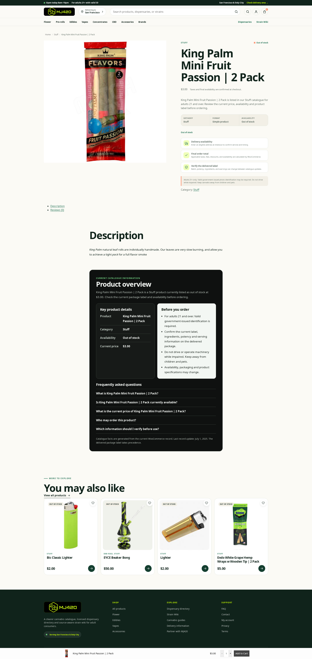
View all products (55, 495)
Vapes (85, 21)
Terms (224, 631)
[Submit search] (236, 11)
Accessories (127, 21)
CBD (114, 21)
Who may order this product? (116, 420)
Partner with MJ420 (177, 631)
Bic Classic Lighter (59, 557)
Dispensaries (245, 21)
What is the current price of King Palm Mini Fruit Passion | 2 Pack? (141, 411)
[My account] (256, 11)
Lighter (165, 557)
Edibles (73, 21)
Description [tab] (57, 206)
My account (227, 620)
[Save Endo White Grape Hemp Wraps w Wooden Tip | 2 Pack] (263, 503)
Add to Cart (241, 653)
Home (48, 34)
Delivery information (178, 625)
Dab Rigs (108, 554)
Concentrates (100, 21)
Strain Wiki (262, 21)
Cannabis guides (176, 620)
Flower (47, 21)
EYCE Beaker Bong (117, 557)
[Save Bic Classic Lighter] (93, 503)
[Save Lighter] (206, 503)
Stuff (56, 34)
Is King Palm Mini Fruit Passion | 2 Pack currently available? (136, 402)
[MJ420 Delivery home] (59, 12)
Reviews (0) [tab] (57, 210)
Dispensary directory (178, 608)
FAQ (223, 608)
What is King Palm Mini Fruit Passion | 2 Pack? (127, 393)
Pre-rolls (60, 21)
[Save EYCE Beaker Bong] (150, 503)
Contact (225, 614)
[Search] (247, 11)
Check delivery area (257, 2)
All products (119, 608)
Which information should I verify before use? (127, 429)
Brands (142, 21)
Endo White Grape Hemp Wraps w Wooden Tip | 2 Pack (238, 559)
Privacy (225, 625)
